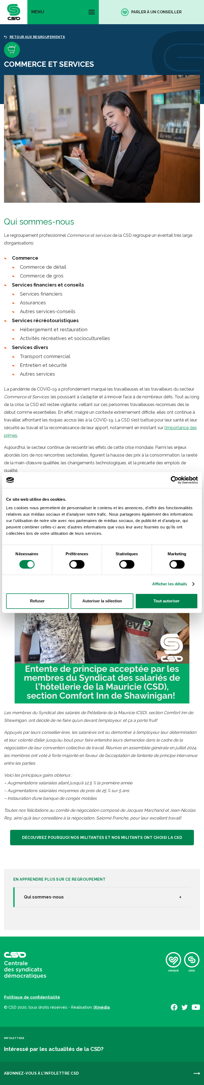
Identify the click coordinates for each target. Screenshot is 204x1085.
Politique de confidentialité (32, 997)
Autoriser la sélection (102, 601)
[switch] (76, 564)
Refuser (37, 601)
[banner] (13, 12)
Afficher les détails (169, 584)
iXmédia (102, 1007)
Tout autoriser (167, 601)
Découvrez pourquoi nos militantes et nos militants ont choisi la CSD (102, 837)
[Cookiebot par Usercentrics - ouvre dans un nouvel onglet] (174, 480)
